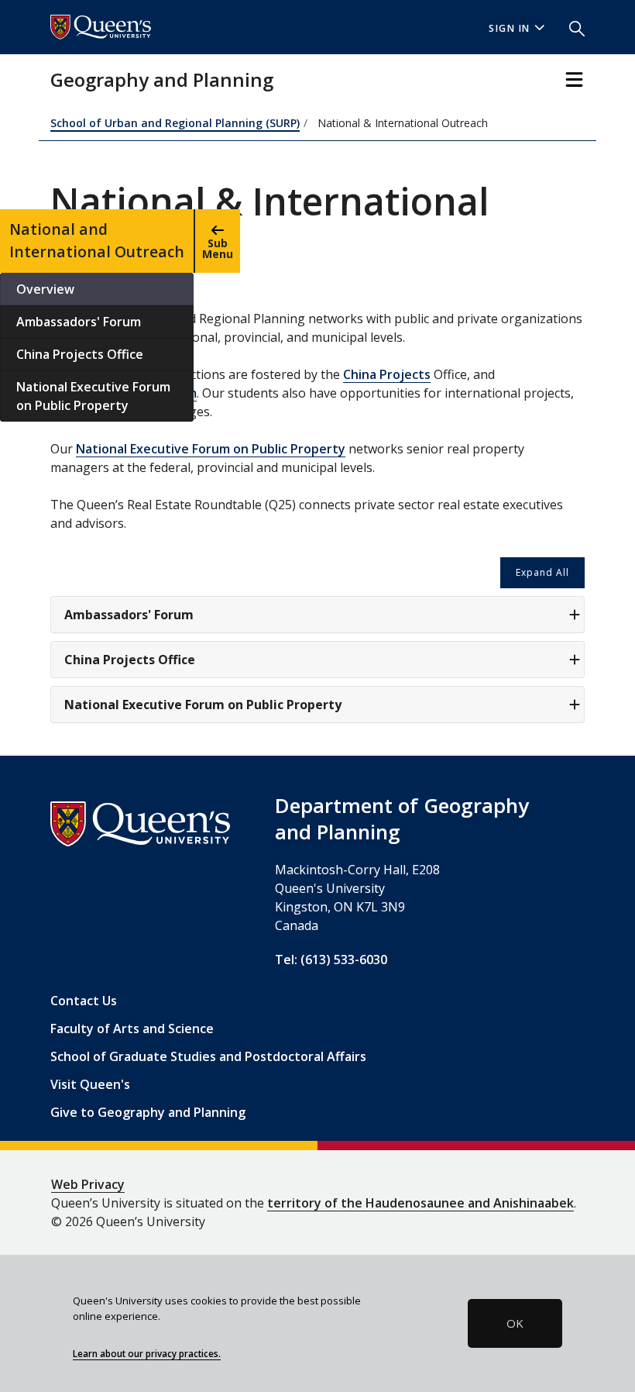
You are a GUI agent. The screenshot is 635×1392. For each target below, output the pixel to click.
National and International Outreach (96, 240)
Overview (45, 289)
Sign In (509, 28)
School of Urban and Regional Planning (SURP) (175, 122)
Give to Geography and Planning (147, 1112)
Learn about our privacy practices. (147, 1353)
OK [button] (514, 1323)
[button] (571, 27)
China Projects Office (79, 354)
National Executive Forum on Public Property (93, 396)
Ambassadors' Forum (78, 321)
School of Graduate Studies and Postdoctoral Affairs (208, 1056)
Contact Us (83, 1000)
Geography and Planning (161, 79)
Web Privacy (88, 1184)
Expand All (542, 572)
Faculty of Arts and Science (132, 1028)
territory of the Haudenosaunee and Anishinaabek (420, 1202)
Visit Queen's (90, 1084)
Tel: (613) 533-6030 (331, 959)
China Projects (387, 374)
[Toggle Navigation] (574, 79)
